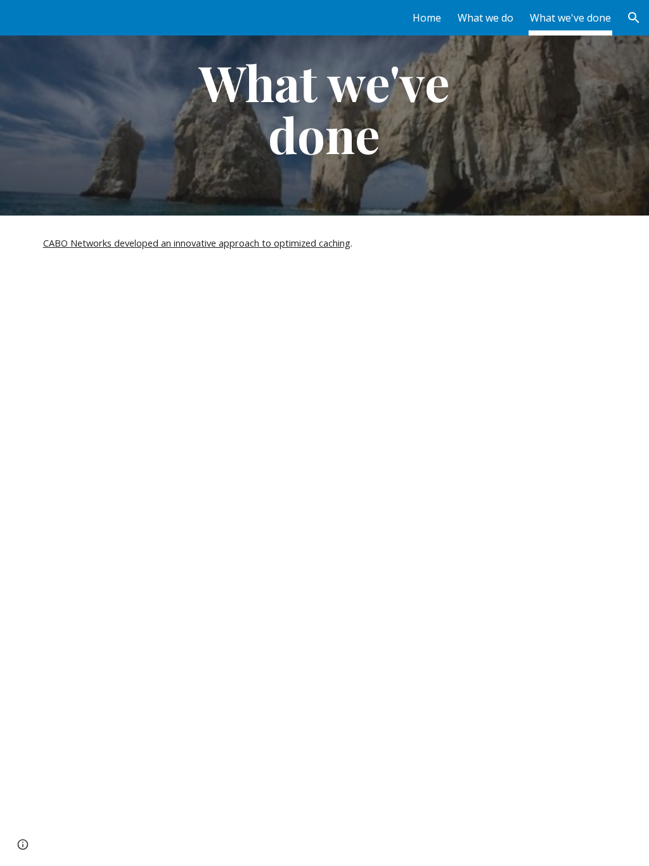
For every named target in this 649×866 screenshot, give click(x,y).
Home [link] (427, 18)
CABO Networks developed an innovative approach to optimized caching (196, 242)
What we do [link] (485, 18)
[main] (324, 107)
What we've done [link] (570, 18)
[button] (634, 18)
